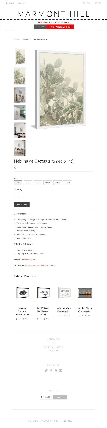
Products (26, 39)
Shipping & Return (53, 346)
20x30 (47, 183)
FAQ (54, 343)
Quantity (18, 189)
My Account (53, 350)
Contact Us (53, 339)
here (41, 253)
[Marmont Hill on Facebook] (51, 370)
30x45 (67, 183)
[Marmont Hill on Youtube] (56, 370)
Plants (52, 265)
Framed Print (34, 265)
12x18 (28, 183)
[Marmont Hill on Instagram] (61, 370)
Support (21, 3)
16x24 (37, 183)
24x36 (57, 183)
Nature (44, 265)
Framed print (29, 259)
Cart (99, 3)
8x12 (18, 183)
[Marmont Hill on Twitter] (46, 370)
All (26, 265)
